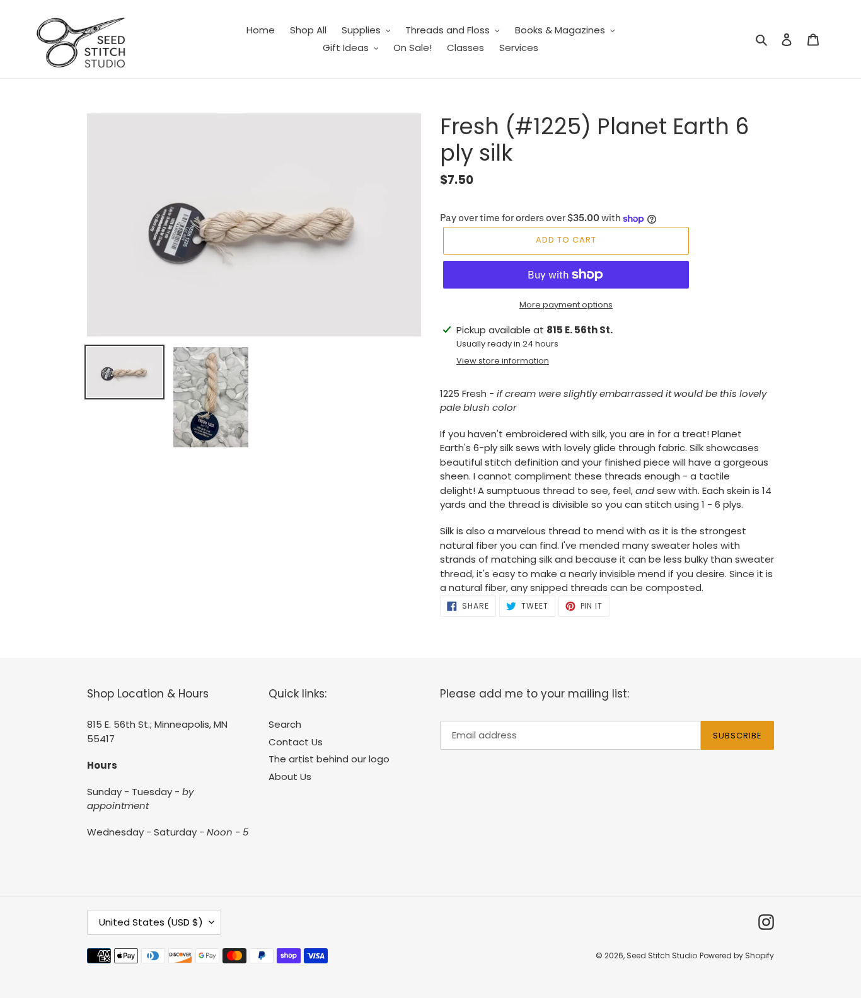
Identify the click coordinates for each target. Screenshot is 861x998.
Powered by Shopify (737, 955)
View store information (502, 361)
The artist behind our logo (329, 759)
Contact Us (296, 741)
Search (285, 724)
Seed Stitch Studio (662, 955)
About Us (290, 776)
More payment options (566, 305)
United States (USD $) (151, 922)
